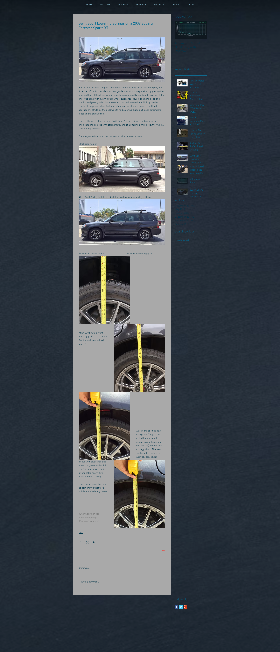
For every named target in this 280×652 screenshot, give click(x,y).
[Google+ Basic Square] (185, 607)
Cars (81, 533)
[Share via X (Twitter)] (87, 542)
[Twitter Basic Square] (181, 607)
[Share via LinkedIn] (94, 542)
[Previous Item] (179, 30)
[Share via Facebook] (80, 542)
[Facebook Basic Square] (176, 607)
